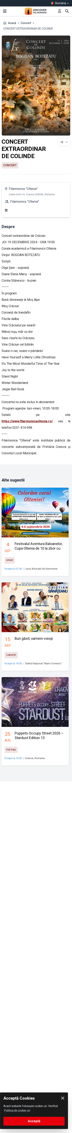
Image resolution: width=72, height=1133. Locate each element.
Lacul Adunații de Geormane (41, 568)
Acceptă (34, 1121)
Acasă (12, 23)
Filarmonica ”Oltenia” (23, 189)
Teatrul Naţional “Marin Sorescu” (43, 663)
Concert (26, 23)
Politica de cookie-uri (17, 1110)
